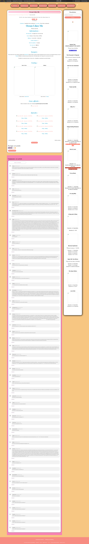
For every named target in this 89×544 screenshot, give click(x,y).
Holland (44, 17)
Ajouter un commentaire (17, 162)
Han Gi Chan (38, 17)
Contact (41, 542)
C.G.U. (49, 542)
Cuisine (26, 17)
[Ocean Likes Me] (34, 105)
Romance (46, 17)
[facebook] (57, 1)
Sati (49, 17)
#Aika (28, 542)
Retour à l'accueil (34, 142)
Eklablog (51, 539)
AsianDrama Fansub (11, 14)
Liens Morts (70, 5)
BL (21, 17)
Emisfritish (29, 17)
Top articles (37, 542)
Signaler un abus (45, 542)
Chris (23, 17)
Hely (41, 17)
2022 (20, 17)
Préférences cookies (62, 542)
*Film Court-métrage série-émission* (22, 14)
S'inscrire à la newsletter (12, 150)
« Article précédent (11, 140)
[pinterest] (60, 1)
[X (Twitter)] (58, 1)
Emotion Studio (33, 17)
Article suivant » (58, 140)
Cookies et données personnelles (55, 542)
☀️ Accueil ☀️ (15, 5)
